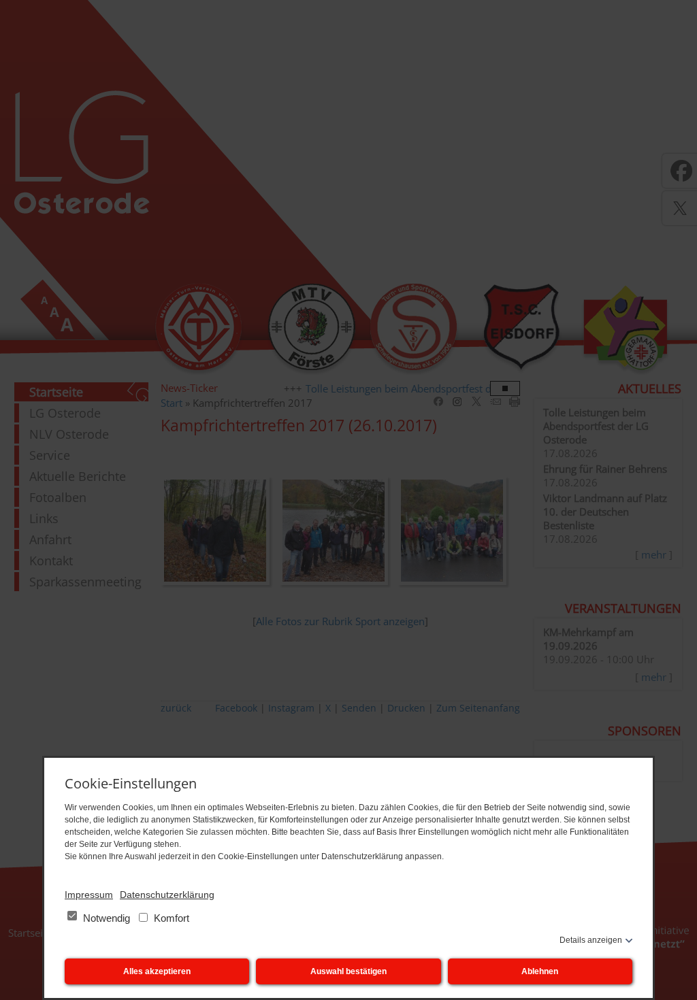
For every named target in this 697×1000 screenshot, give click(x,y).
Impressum (89, 894)
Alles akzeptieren (157, 971)
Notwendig (106, 918)
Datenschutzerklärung (167, 894)
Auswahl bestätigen (348, 971)
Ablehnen (539, 971)
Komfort (170, 918)
